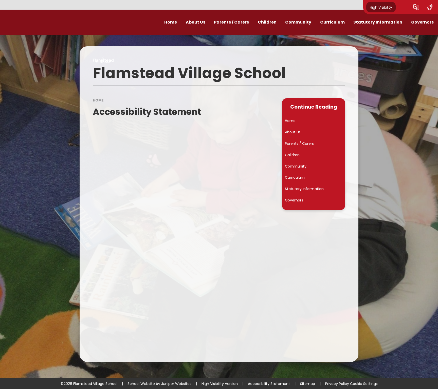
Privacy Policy (337, 383)
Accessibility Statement (269, 383)
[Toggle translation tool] (416, 7)
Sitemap (307, 383)
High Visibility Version (220, 383)
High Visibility (381, 7)
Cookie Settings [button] (364, 383)
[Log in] (430, 7)
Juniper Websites (176, 383)
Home (98, 100)
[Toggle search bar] (402, 7)
